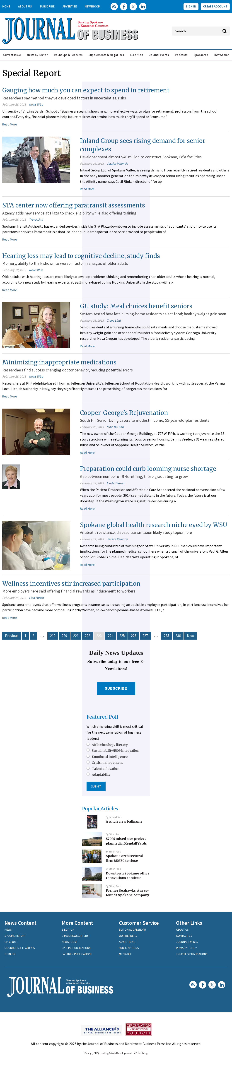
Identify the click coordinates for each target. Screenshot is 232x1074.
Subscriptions (129, 948)
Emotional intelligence (110, 757)
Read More (9, 124)
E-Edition (136, 55)
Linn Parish (36, 598)
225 (122, 635)
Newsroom (92, 6)
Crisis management (107, 763)
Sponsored (201, 55)
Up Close (11, 942)
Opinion (10, 954)
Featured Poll (102, 717)
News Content (20, 923)
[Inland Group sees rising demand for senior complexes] (36, 159)
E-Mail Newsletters (75, 936)
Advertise (70, 6)
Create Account (215, 6)
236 (178, 635)
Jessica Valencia (117, 163)
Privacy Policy (186, 948)
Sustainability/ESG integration (115, 751)
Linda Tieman (116, 483)
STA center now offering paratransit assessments (73, 205)
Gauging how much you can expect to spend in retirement (85, 90)
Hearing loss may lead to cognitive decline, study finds (81, 256)
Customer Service (139, 923)
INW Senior (221, 55)
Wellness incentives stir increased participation (71, 583)
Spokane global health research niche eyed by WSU (153, 525)
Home (6, 6)
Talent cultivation (105, 769)
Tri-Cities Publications (191, 954)
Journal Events (159, 55)
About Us (25, 6)
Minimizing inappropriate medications (59, 362)
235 (166, 635)
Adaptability (101, 775)
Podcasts (181, 55)
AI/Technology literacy (110, 745)
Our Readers (128, 936)
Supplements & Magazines (106, 55)
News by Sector (37, 55)
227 (145, 635)
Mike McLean (115, 427)
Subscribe (47, 6)
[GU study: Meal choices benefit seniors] (36, 325)
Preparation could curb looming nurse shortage (148, 468)
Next (190, 635)
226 (133, 635)
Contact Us (184, 936)
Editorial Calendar (132, 930)
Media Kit (125, 954)
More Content (77, 923)
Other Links (189, 923)
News (8, 930)
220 (64, 635)
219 (53, 635)
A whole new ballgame (124, 821)
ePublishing (140, 1053)
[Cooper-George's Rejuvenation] (36, 431)
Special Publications (76, 948)
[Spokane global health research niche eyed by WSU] (36, 545)
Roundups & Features (68, 55)
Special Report (15, 936)
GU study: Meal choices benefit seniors (136, 306)
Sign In (191, 6)
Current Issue (12, 55)
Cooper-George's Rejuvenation (124, 413)
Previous (11, 635)
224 (110, 635)
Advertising (127, 942)
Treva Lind (36, 219)
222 (87, 635)
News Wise (36, 104)
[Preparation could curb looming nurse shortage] (11, 476)
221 (76, 635)
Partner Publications (77, 954)
